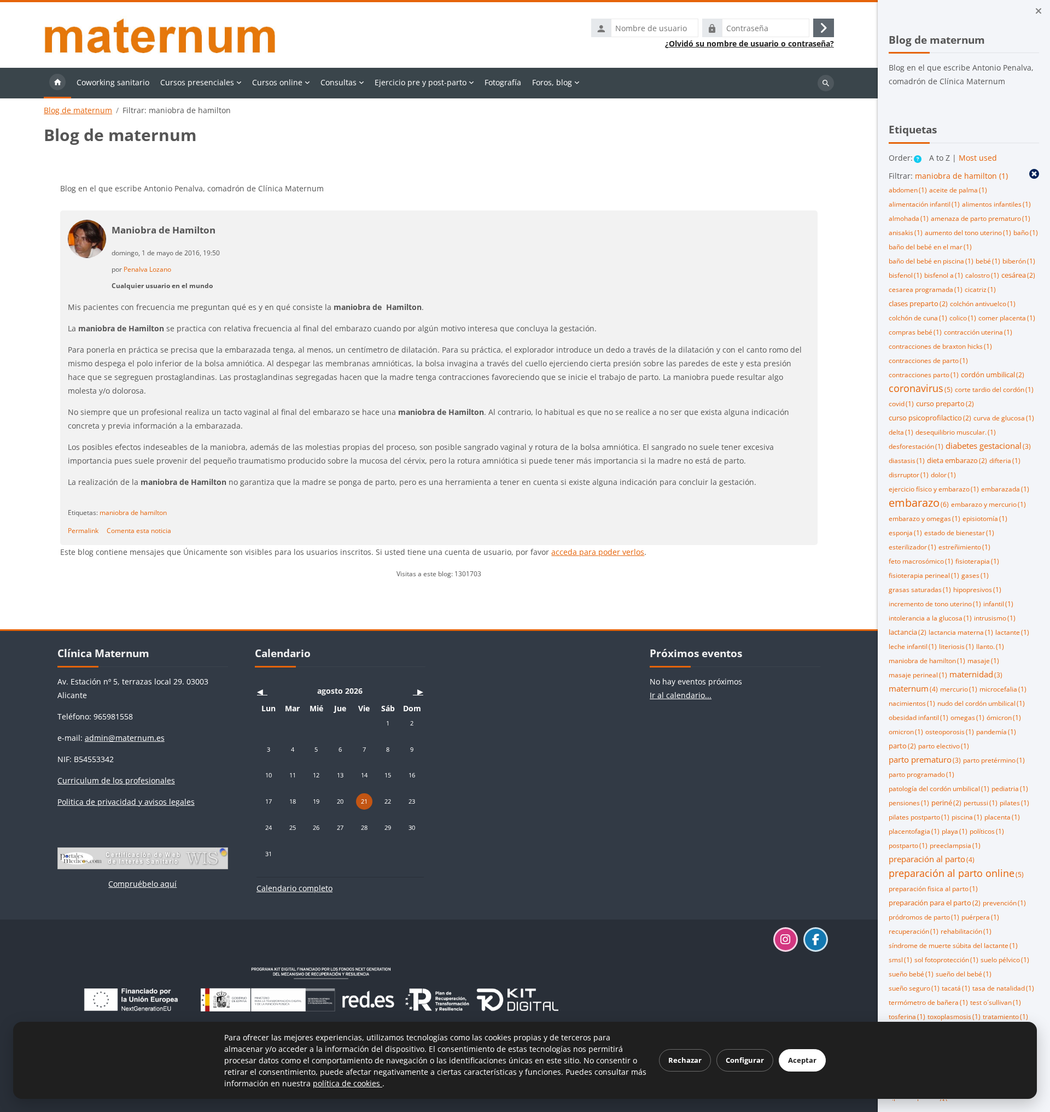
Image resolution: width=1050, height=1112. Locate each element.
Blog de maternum (78, 110)
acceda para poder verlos (597, 552)
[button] (918, 159)
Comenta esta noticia (139, 530)
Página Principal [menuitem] (57, 83)
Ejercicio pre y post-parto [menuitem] (420, 82)
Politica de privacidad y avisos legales (126, 802)
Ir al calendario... (680, 695)
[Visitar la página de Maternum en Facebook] (815, 939)
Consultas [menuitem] (338, 82)
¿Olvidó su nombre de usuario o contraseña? (749, 44)
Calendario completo (294, 888)
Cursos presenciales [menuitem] (197, 82)
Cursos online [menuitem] (277, 82)
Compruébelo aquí (142, 884)
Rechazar (685, 1060)
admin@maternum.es (125, 738)
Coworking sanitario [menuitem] (113, 82)
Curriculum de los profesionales (116, 780)
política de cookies (347, 1083)
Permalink (83, 530)
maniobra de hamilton (133, 512)
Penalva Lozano (147, 269)
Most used (978, 158)
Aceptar (802, 1060)
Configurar (745, 1060)
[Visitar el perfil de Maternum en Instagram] (785, 939)
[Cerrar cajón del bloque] (1038, 11)
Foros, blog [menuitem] (552, 82)
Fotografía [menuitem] (503, 82)
